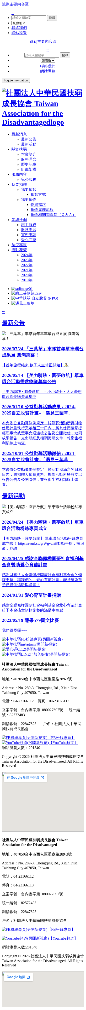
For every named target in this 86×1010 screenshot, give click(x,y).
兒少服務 (28, 179)
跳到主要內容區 (15, 4)
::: (12, 13)
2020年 (26, 275)
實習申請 (28, 235)
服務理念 (28, 159)
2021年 (26, 270)
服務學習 (28, 230)
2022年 (26, 265)
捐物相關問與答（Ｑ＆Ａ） (53, 215)
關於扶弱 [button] (19, 149)
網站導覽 (19, 33)
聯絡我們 (19, 28)
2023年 (26, 260)
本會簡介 (28, 154)
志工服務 (28, 225)
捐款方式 (38, 195)
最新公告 (28, 139)
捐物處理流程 (42, 210)
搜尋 (52, 18)
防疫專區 (19, 245)
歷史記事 (28, 164)
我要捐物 (28, 200)
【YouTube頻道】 (63, 743)
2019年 (26, 280)
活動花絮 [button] (19, 250)
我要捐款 (28, 189)
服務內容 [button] (19, 174)
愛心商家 (28, 240)
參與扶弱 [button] (19, 220)
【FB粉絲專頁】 (61, 738)
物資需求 (38, 205)
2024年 (26, 255)
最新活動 (28, 144)
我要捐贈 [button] (19, 184)
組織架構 (28, 169)
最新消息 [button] (19, 134)
